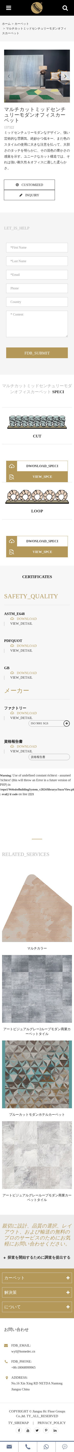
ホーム (6, 23)
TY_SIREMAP (18, 1423)
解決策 (10, 1292)
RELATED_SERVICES (25, 854)
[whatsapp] (46, 1447)
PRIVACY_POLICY (52, 1423)
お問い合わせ (16, 1329)
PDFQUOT (13, 641)
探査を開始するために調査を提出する (39, 1257)
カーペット (22, 23)
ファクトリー (15, 708)
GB (6, 668)
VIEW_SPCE (42, 476)
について (12, 1307)
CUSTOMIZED (32, 185)
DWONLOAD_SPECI (42, 466)
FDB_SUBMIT (37, 353)
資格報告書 (13, 741)
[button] (65, 76)
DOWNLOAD (26, 619)
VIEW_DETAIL (21, 623)
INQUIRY (31, 195)
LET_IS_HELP (16, 228)
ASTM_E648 (14, 614)
